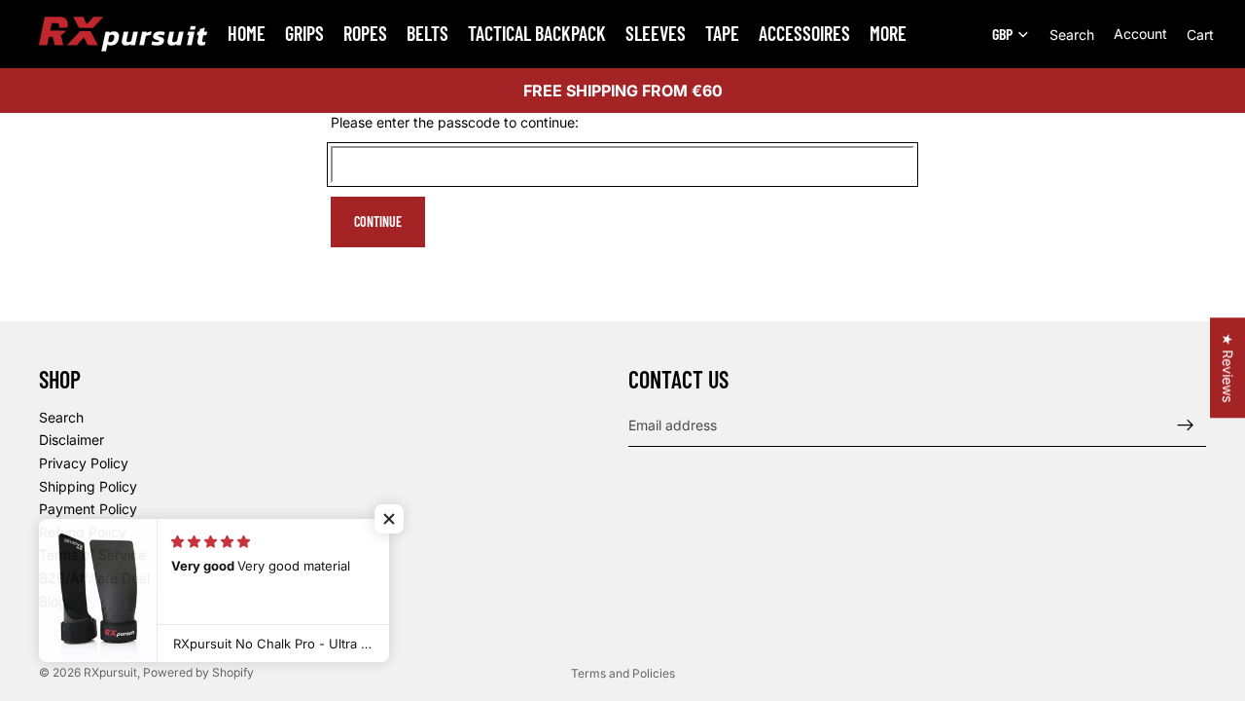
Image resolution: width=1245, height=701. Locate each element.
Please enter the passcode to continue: (455, 122)
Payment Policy (88, 508)
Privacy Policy (83, 463)
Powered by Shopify (198, 672)
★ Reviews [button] (1228, 367)
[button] (389, 519)
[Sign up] (1185, 425)
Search (61, 417)
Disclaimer (71, 439)
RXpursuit (110, 672)
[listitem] (888, 34)
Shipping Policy (88, 486)
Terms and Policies (623, 673)
